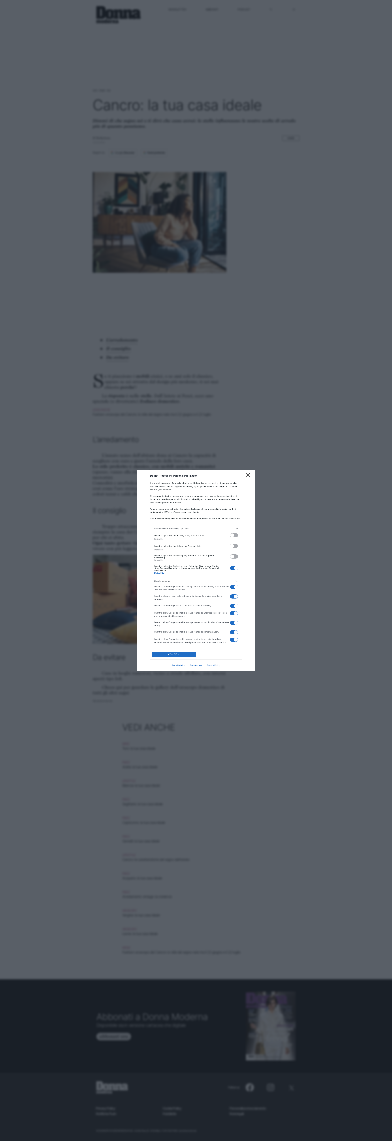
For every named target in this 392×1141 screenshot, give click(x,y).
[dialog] (196, 570)
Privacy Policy (213, 665)
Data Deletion (178, 665)
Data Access (196, 665)
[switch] (234, 535)
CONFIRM (174, 654)
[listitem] (196, 528)
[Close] (249, 476)
